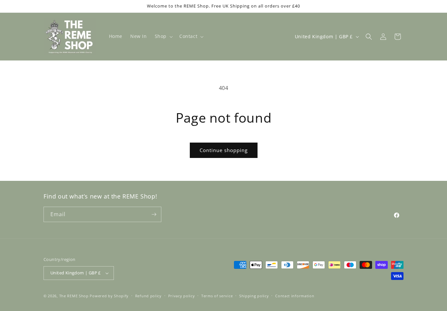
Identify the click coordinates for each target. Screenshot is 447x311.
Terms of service (217, 295)
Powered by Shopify (109, 295)
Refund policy (148, 295)
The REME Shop (74, 295)
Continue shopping (224, 150)
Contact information (294, 295)
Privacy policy (181, 295)
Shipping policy (254, 295)
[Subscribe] (154, 214)
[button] (163, 36)
